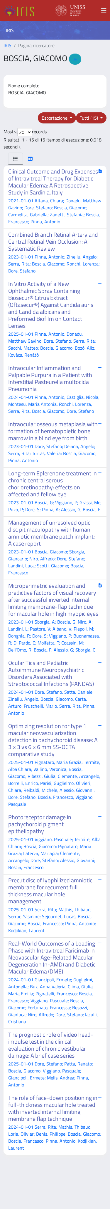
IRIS (7, 45)
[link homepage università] (70, 10)
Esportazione (55, 117)
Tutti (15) (89, 117)
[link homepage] (21, 10)
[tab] (15, 159)
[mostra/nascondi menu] (103, 10)
